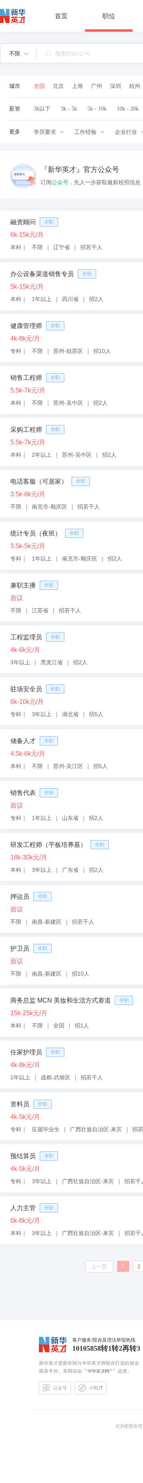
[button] (19, 53)
